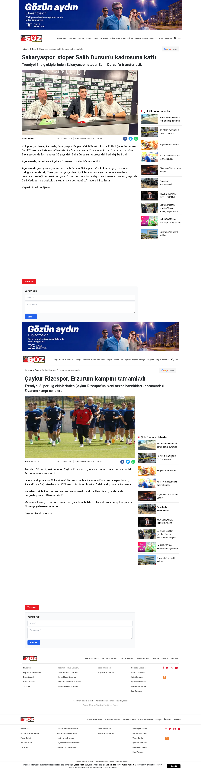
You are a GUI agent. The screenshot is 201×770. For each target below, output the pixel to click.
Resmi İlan (121, 38)
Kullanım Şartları (109, 658)
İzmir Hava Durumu (67, 677)
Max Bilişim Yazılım (111, 705)
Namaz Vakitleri (138, 672)
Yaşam (138, 38)
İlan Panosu (136, 691)
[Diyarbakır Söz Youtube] (176, 667)
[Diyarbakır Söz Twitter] (167, 667)
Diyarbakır (62, 38)
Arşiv (161, 38)
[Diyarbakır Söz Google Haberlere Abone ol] (170, 49)
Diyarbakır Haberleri (32, 672)
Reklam (174, 658)
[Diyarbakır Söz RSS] (164, 677)
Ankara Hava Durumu (68, 672)
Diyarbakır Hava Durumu (69, 682)
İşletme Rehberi (138, 682)
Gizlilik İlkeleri (126, 658)
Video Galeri (29, 682)
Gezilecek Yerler (138, 686)
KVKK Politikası (92, 658)
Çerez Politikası (143, 658)
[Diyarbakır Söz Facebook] (163, 667)
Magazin (153, 38)
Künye (156, 658)
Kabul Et (174, 766)
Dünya (145, 38)
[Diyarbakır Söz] (31, 38)
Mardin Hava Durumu (68, 686)
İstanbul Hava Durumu (68, 668)
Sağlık (112, 38)
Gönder (30, 317)
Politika (89, 38)
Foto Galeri (28, 677)
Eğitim (130, 38)
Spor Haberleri (104, 668)
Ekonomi (104, 38)
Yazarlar (168, 38)
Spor (96, 38)
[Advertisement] (80, 214)
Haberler (25, 49)
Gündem (72, 38)
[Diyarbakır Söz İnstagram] (172, 667)
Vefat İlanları (137, 677)
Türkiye (80, 38)
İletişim (164, 658)
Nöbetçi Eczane (138, 668)
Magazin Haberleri (106, 672)
